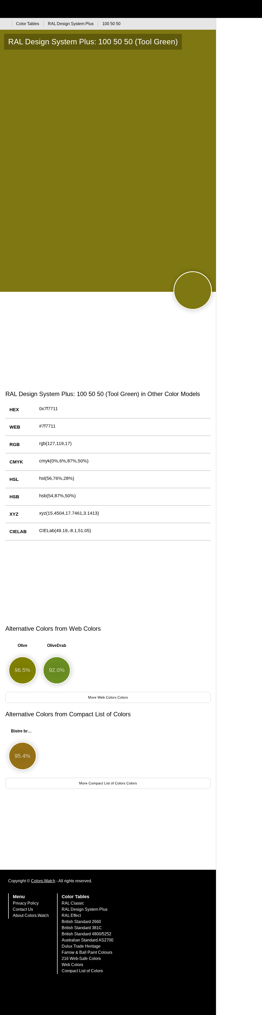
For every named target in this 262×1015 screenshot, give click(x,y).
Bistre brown (23, 731)
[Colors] (5, 24)
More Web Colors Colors (108, 697)
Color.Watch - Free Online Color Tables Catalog (50, 9)
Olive (22, 645)
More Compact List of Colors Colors (108, 783)
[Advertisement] (108, 347)
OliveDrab (56, 645)
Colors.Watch (43, 881)
